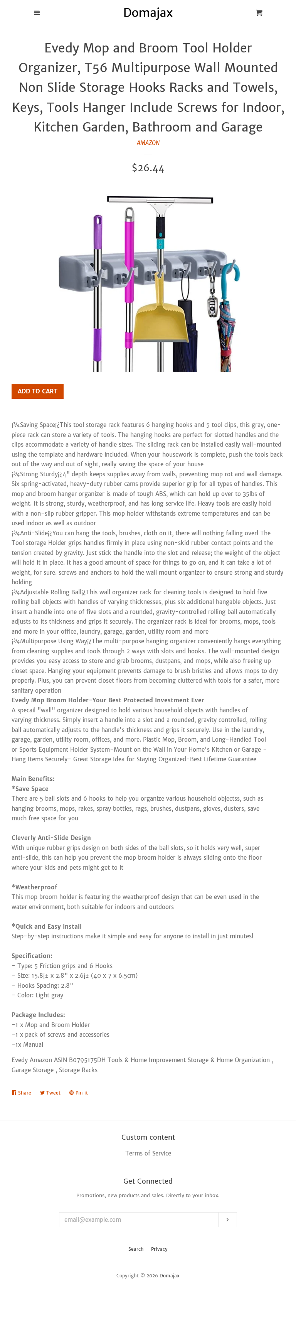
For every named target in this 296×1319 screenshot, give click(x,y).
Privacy (159, 1249)
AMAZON (148, 143)
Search (136, 1249)
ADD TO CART (37, 391)
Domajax (170, 1276)
